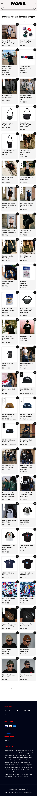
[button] (2, 3)
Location (7, 740)
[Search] (33, 7)
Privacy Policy (19, 792)
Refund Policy (28, 792)
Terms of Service (9, 792)
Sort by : (18, 21)
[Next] (26, 689)
